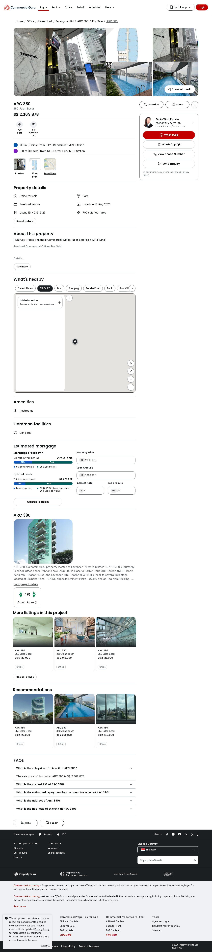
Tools (155, 917)
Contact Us (54, 843)
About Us (18, 848)
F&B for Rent (112, 930)
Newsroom (53, 848)
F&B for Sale (66, 930)
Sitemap (156, 930)
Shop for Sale (67, 926)
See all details (24, 221)
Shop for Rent (113, 926)
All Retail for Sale (69, 921)
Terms (177, 172)
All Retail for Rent (115, 921)
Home (19, 21)
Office (30, 21)
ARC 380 (82, 21)
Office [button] (68, 7)
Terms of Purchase (89, 946)
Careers (18, 857)
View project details (26, 584)
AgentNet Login (160, 921)
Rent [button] (54, 7)
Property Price (85, 452)
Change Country (147, 843)
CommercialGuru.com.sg (26, 885)
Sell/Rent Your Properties (166, 926)
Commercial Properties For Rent (125, 917)
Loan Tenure (115, 483)
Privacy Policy (42, 929)
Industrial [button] (94, 7)
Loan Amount (85, 467)
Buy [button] (42, 7)
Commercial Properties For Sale (79, 917)
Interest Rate (85, 483)
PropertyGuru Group (26, 843)
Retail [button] (80, 7)
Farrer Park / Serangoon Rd (56, 21)
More (108, 7)
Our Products (20, 852)
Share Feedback (56, 852)
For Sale (97, 21)
